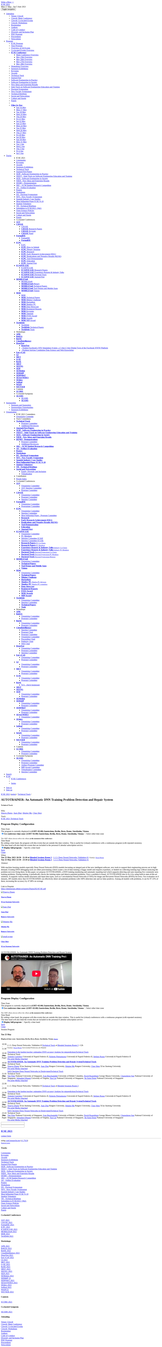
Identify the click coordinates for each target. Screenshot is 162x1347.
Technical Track (17, 75)
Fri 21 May (20, 119)
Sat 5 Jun (20, 153)
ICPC (23, 245)
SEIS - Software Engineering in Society (32, 178)
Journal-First (16, 78)
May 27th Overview (24, 62)
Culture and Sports (18, 98)
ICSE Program (17, 43)
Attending (10, 14)
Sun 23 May (21, 123)
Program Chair (27, 632)
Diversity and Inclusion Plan (22, 32)
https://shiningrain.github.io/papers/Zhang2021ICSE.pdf (23, 889)
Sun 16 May (21, 107)
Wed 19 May (21, 114)
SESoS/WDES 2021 (9, 1283)
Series (13, 783)
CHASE (24, 226)
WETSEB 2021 (7, 1292)
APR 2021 (5, 1246)
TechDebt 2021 (7, 1236)
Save (3, 850)
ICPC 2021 (5, 1227)
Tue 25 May (21, 128)
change (56, 1039)
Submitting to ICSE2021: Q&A (29, 208)
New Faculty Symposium (21, 91)
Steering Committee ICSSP (32, 538)
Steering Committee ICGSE (32, 541)
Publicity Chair (27, 641)
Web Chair (25, 644)
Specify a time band (32, 848)
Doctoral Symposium (19, 89)
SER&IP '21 (6, 1278)
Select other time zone (95, 834)
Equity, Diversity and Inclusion (33, 471)
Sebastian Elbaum (24, 1078)
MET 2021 (5, 1262)
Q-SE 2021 (5, 1264)
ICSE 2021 (5, 794)
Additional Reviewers (30, 426)
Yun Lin (53, 1078)
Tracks (8, 156)
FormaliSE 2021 (7, 1225)
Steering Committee (29, 499)
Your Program (16, 46)
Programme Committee (30, 506)
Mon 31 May (21, 142)
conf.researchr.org (13, 1140)
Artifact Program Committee (32, 765)
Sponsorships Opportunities (22, 407)
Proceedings (16, 36)
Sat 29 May (20, 137)
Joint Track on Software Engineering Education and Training (35, 87)
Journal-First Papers (24, 172)
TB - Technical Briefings (26, 206)
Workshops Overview (20, 66)
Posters (19, 190)
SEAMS (24, 398)
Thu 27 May (21, 133)
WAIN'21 (5, 1290)
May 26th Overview (24, 59)
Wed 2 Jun (20, 146)
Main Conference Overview (27, 55)
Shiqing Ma (27, 813)
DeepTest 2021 (7, 1255)
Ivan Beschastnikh (50, 1076)
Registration (16, 25)
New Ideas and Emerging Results (24, 85)
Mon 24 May (21, 126)
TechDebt (25, 325)
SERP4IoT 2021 (7, 1280)
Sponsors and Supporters (21, 405)
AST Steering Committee (31, 488)
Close (3, 852)
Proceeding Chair (28, 639)
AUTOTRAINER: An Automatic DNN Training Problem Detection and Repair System (36, 952)
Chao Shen (37, 813)
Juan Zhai (17, 813)
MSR (23, 295)
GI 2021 (4, 1260)
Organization (11, 412)
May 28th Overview (24, 64)
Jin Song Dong (90, 1078)
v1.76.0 (24, 1140)
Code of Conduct (18, 30)
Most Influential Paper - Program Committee (39, 515)
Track (3, 816)
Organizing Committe (25, 416)
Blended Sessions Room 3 (41, 857)
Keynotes (15, 71)
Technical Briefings (19, 94)
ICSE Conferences (18, 779)
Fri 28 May (20, 135)
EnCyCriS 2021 (7, 1257)
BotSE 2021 (6, 1251)
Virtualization (26, 474)
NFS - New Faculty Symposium (29, 197)
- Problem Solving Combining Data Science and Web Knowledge (47, 350)
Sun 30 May (21, 139)
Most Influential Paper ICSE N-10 (30, 201)
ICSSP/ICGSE (27, 268)
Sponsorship (11, 403)
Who (3, 811)
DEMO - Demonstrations (26, 183)
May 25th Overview (24, 57)
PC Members (26, 536)
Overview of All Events (20, 48)
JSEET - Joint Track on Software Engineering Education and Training (44, 176)
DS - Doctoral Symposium (26, 194)
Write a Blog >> (7, 2)
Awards (14, 73)
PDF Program (16, 34)
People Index (21, 479)
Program (9, 41)
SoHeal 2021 (6, 1287)
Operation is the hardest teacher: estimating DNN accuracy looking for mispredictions (47, 1052)
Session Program (7, 1029)
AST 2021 (5, 1220)
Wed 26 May (21, 130)
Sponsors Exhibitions (19, 69)
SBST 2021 (6, 1269)
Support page (5, 1143)
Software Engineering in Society (24, 82)
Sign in (9, 788)
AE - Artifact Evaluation (26, 188)
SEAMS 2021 (6, 1312)
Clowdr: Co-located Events (22, 20)
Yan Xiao (11, 1076)
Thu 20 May (21, 117)
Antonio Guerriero (14, 1057)
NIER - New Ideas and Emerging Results (32, 181)
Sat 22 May (20, 121)
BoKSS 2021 (6, 1248)
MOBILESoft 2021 (9, 1232)
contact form (6, 1136)
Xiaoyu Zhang (6, 813)
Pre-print (10, 1059)
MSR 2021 (5, 1234)
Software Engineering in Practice (24, 80)
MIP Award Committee (30, 767)
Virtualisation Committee (31, 769)
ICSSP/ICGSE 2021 (9, 1229)
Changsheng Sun (127, 1076)
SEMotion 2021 (7, 1276)
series (13, 794)
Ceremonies (21, 160)
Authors (14, 27)
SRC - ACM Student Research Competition (33, 185)
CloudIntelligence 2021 (10, 1253)
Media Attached (21, 1059)
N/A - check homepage (30, 685)
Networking (16, 39)
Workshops (20, 192)
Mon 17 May (21, 110)
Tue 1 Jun (20, 144)
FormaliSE (25, 238)
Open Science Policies (25, 210)
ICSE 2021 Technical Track (12, 819)
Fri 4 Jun (19, 151)
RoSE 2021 (5, 1267)
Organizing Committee (30, 486)
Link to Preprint (7, 886)
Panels (13, 101)
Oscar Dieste (99, 858)
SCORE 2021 (6, 1302)
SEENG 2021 (6, 1271)
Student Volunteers (23, 204)
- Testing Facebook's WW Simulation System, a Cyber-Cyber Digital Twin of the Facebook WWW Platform (64, 348)
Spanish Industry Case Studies (28, 199)
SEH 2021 (5, 1273)
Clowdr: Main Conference (21, 18)
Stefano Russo (99, 1057)
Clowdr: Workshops (19, 23)
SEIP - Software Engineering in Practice (32, 174)
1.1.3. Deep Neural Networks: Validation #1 (71, 857)
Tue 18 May (21, 112)
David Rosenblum (91, 1076)
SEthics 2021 (6, 1285)
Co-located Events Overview (22, 50)
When (3, 855)
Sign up (9, 790)
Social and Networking (20, 96)
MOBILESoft (26, 281)
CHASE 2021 (6, 1222)
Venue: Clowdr (17, 16)
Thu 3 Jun (20, 149)
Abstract (4, 863)
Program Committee (29, 423)
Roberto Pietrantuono (57, 1057)
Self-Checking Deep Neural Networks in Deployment (35, 1071)
